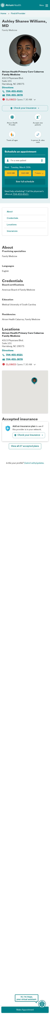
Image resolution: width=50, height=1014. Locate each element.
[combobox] (25, 160)
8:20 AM (25, 173)
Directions (7, 88)
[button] (39, 173)
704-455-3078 (14, 95)
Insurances (12, 231)
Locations (12, 225)
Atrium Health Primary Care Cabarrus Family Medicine (23, 73)
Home (3, 14)
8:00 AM (11, 173)
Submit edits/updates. (34, 463)
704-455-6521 (14, 91)
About (10, 212)
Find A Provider (18, 14)
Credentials (12, 218)
